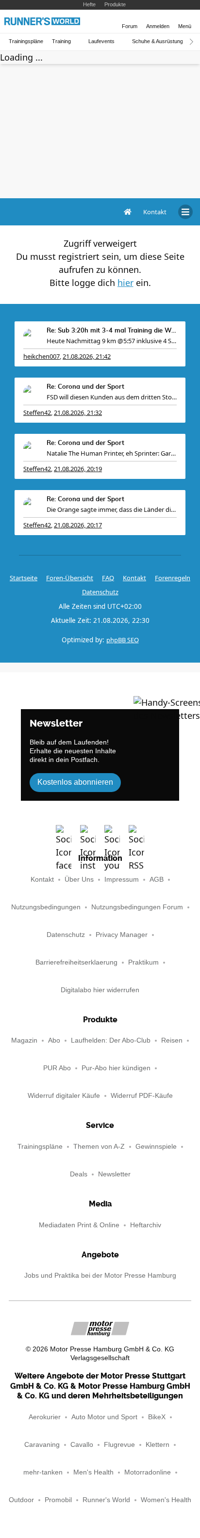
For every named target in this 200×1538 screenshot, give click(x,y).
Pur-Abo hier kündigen (116, 1068)
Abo (54, 1040)
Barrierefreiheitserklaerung (76, 962)
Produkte (115, 4)
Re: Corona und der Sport (85, 387)
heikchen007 (41, 356)
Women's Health (166, 1500)
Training (61, 41)
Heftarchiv (145, 1225)
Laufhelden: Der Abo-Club (110, 1040)
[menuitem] (155, 212)
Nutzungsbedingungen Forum (137, 907)
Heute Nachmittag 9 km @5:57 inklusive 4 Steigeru (112, 340)
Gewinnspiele (156, 1146)
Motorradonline (147, 1472)
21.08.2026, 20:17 (78, 525)
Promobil (58, 1500)
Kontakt (42, 879)
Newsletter (114, 1174)
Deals (78, 1174)
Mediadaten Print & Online (79, 1225)
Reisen (172, 1040)
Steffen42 (37, 412)
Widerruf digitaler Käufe (64, 1095)
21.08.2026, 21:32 (78, 412)
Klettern (157, 1444)
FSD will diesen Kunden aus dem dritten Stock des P (112, 397)
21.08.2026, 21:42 (87, 356)
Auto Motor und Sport (104, 1417)
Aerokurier (45, 1417)
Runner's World (106, 1500)
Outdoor (21, 1500)
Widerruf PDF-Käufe (142, 1095)
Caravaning (42, 1444)
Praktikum (143, 962)
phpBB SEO (122, 639)
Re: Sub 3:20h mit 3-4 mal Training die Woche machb (112, 331)
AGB (157, 879)
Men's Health (93, 1472)
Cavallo (81, 1444)
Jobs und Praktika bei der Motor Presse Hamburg (100, 1275)
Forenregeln (172, 577)
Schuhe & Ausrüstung (157, 41)
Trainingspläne (26, 41)
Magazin (24, 1040)
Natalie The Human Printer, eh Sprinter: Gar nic (112, 453)
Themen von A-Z (99, 1146)
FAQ (108, 577)
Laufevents (101, 41)
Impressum (121, 879)
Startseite (23, 577)
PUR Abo (57, 1068)
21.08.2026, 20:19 (78, 468)
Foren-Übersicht (69, 577)
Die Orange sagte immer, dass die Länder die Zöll (112, 509)
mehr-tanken (43, 1472)
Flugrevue (119, 1444)
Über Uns (79, 879)
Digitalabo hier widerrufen (100, 990)
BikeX (157, 1417)
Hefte (89, 4)
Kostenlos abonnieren (75, 782)
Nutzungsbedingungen (46, 907)
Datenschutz (100, 591)
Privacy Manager (122, 934)
